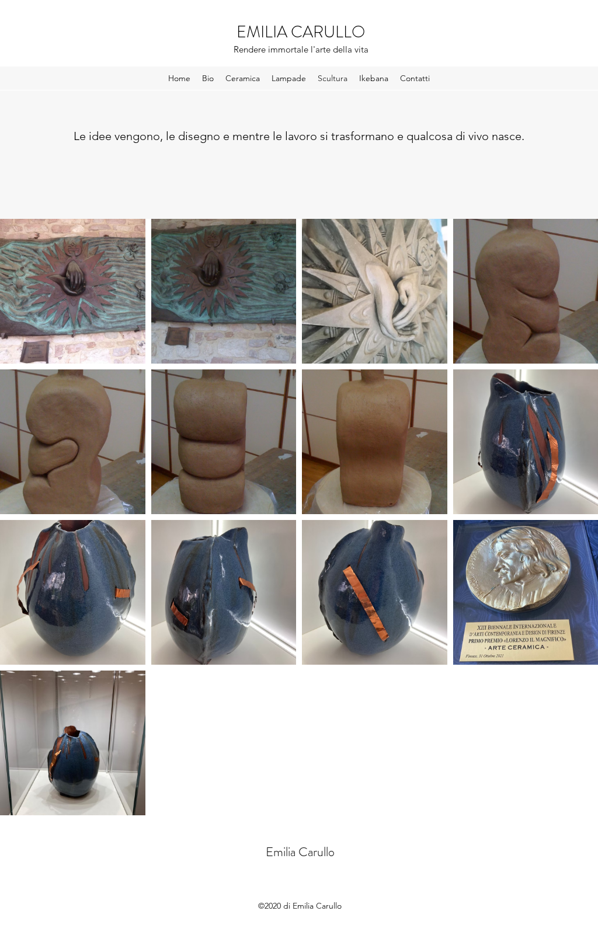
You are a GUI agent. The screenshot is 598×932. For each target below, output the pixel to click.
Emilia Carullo (300, 852)
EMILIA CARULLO (301, 32)
